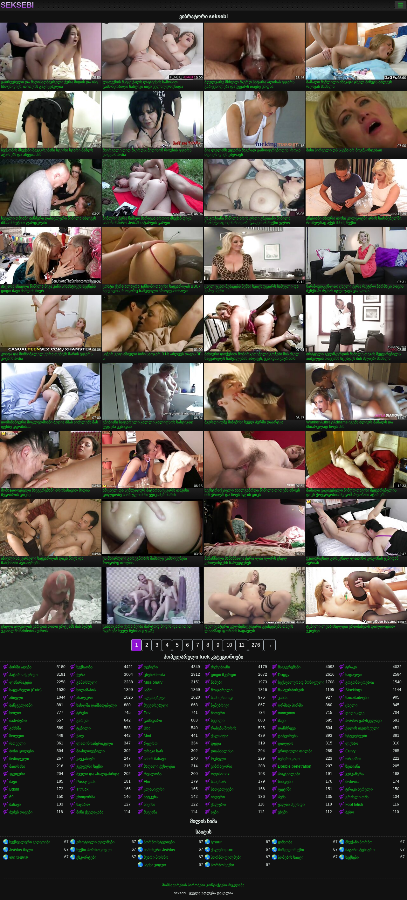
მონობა (352, 781)
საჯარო (83, 804)
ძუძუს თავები (20, 812)
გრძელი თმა (357, 797)
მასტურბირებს (291, 690)
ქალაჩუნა (219, 736)
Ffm (147, 781)
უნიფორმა (85, 797)
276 (256, 645)
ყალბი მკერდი (291, 804)
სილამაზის (86, 690)
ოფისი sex (220, 774)
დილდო (285, 743)
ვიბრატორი (221, 766)
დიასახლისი (222, 751)
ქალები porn (222, 850)
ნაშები (216, 682)
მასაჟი (15, 804)
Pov (147, 713)
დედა (216, 743)
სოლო (15, 713)
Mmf (147, 736)
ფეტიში (284, 789)
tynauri (217, 842)
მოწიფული (19, 759)
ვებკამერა (354, 774)
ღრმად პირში (290, 705)
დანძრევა (287, 728)
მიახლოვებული (90, 751)
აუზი (214, 812)
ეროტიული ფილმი (295, 751)
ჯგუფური (17, 774)
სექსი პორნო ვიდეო (94, 850)
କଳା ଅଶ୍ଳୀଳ (19, 857)
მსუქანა (150, 812)
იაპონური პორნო (159, 850)
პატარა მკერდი (23, 675)
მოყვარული (221, 690)
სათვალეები (222, 789)
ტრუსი (82, 713)
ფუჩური (151, 667)
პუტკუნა (151, 797)
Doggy (283, 675)
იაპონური (18, 720)
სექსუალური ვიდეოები (29, 842)
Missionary (153, 682)
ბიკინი (149, 804)
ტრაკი (351, 667)
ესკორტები (86, 857)
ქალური (218, 804)
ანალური (84, 697)
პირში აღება (20, 667)
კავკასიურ (85, 759)
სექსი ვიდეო (155, 865)
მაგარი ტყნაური (360, 850)
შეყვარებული (156, 705)
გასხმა (15, 728)
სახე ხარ (218, 781)
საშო (148, 690)
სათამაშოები (357, 697)
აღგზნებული (155, 697)
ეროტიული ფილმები (95, 842)
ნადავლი (353, 675)
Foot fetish (354, 804)
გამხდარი (153, 720)
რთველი (17, 743)
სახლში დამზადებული (96, 705)
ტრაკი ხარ (153, 751)
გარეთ (82, 720)
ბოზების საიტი (290, 857)
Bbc (147, 728)
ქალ (80, 736)
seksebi (17, 5)
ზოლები (16, 736)
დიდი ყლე (354, 713)
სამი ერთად (222, 697)
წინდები (285, 781)
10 (229, 645)
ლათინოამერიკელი (94, 743)
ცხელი (351, 705)
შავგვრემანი (289, 667)
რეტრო (150, 743)
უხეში (282, 812)
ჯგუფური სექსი (89, 766)
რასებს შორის (223, 728)
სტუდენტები (356, 736)
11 (242, 645)
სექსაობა (84, 667)
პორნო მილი (21, 850)
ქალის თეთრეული (362, 728)
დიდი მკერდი (223, 675)
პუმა (282, 797)
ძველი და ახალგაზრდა (97, 774)
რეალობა (153, 774)
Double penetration (294, 766)
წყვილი (217, 720)
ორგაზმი (353, 759)
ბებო (349, 812)
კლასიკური (154, 789)
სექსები (352, 857)
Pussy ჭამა (85, 781)
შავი (282, 720)
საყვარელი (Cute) (25, 690)
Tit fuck (82, 789)
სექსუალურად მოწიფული (301, 682)
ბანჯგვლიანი (20, 705)
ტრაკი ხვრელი (359, 789)
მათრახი (17, 766)
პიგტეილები (289, 774)
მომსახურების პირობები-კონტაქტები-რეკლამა (203, 885)
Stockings (353, 690)
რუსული (218, 759)
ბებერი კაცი (289, 759)
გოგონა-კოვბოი (359, 682)
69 (11, 797)
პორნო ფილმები (226, 857)
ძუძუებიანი (220, 667)
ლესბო (351, 743)
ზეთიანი (352, 766)
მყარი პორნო (156, 857)
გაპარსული (86, 682)
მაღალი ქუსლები (159, 766)
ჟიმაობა (285, 842)
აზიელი (16, 697)
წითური (218, 713)
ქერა (80, 675)
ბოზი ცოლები (21, 751)
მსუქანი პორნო (358, 842)
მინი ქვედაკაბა (89, 812)
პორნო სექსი (222, 865)
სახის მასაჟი (155, 759)
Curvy (350, 751)
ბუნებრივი (220, 705)
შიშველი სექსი (291, 850)
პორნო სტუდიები (159, 842)
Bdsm (14, 789)
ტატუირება (288, 736)
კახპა (282, 697)
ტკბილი (83, 728)
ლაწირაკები (20, 682)
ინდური (218, 797)
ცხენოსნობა (154, 675)
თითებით (286, 713)
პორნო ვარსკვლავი (363, 720)
